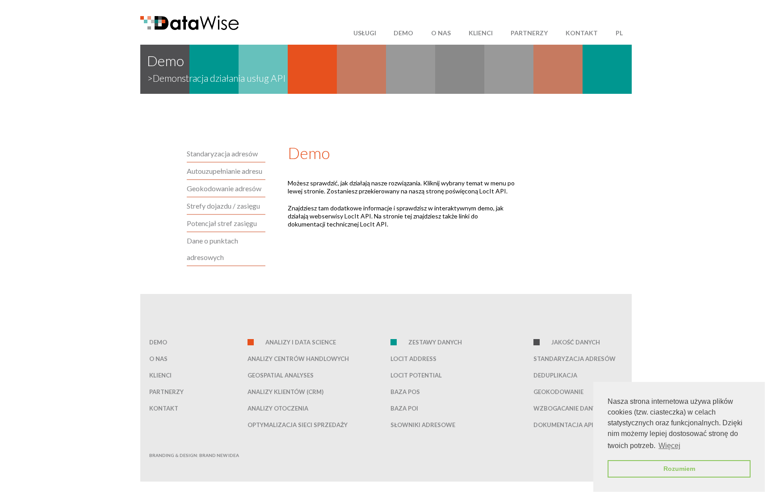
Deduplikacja (555, 375)
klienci (481, 33)
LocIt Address (413, 358)
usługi (364, 33)
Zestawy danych (435, 342)
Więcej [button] (669, 445)
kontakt (582, 33)
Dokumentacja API (563, 424)
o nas (441, 33)
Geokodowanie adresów (224, 188)
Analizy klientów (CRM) (285, 391)
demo (403, 33)
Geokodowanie (558, 391)
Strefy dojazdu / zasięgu (223, 205)
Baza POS (405, 391)
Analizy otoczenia (278, 408)
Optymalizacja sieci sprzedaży (298, 424)
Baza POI (404, 408)
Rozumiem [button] (679, 468)
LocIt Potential (416, 375)
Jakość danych (575, 342)
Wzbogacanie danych (568, 408)
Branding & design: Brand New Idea (194, 455)
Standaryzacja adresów (222, 153)
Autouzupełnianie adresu (224, 171)
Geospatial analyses (281, 375)
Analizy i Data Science (300, 342)
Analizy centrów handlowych (298, 358)
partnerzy (529, 33)
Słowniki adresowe (422, 424)
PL (619, 33)
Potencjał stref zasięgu (222, 223)
